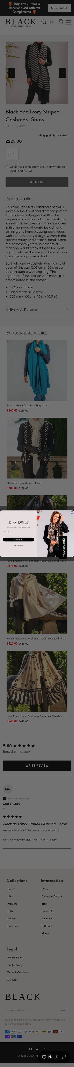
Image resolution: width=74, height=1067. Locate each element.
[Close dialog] (72, 512)
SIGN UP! (18, 539)
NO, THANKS (18, 545)
